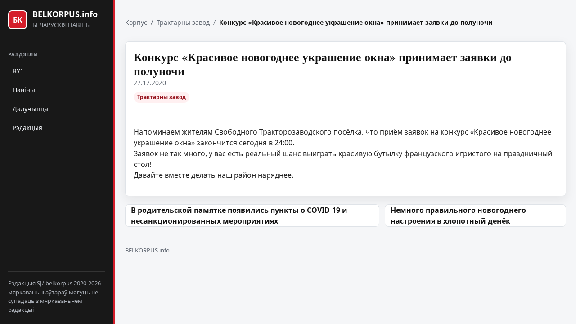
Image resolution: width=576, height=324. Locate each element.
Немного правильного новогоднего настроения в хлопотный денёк (458, 215)
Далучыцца (30, 108)
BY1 (18, 71)
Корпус (136, 22)
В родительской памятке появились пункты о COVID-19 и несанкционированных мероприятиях (239, 215)
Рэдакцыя (27, 127)
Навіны (24, 90)
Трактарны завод (183, 22)
